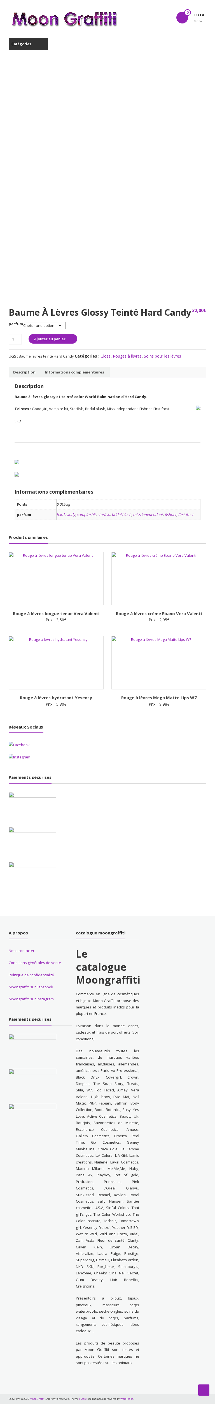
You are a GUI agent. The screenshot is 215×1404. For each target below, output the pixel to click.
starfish (103, 514)
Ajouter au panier (50, 338)
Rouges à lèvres (127, 356)
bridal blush (121, 514)
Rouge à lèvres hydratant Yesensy (56, 697)
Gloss (106, 356)
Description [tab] (24, 372)
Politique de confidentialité (31, 974)
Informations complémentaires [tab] (74, 372)
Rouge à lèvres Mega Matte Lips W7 (159, 697)
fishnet (170, 514)
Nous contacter (21, 950)
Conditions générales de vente (35, 962)
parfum (16, 323)
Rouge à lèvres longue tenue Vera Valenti (56, 613)
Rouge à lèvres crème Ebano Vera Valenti (159, 613)
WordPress (126, 1399)
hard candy (66, 514)
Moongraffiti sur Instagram (31, 998)
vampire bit (86, 514)
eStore (83, 1399)
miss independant (148, 514)
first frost (185, 514)
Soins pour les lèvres (162, 356)
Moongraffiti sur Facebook (31, 986)
